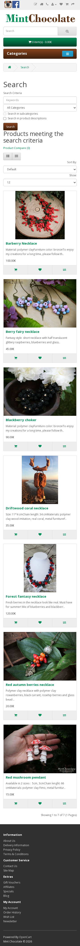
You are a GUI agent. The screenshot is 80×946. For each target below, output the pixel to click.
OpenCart (25, 937)
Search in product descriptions (27, 118)
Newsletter (10, 921)
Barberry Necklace (21, 243)
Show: (73, 175)
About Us (9, 841)
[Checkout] (72, 4)
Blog (6, 896)
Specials (8, 891)
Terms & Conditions (15, 854)
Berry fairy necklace (22, 331)
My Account (10, 908)
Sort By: (72, 162)
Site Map (8, 870)
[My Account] (54, 4)
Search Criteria (12, 93)
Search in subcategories (23, 114)
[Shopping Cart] (67, 4)
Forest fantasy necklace (26, 596)
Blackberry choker (21, 420)
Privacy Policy (11, 850)
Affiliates (8, 887)
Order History (12, 912)
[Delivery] (41, 4)
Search (25, 67)
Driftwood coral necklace (27, 508)
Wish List (8, 917)
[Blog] (35, 4)
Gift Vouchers (11, 882)
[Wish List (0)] (61, 4)
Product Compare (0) (16, 148)
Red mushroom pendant (26, 777)
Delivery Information (16, 845)
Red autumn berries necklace (30, 684)
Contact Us (10, 866)
